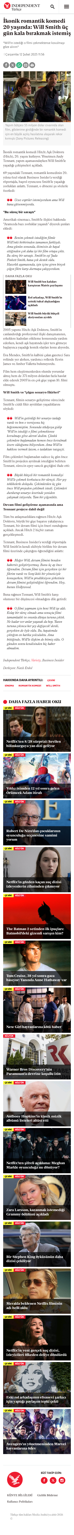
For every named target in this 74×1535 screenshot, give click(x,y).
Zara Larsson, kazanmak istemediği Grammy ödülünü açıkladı (35, 1212)
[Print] (32, 65)
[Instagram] (62, 1480)
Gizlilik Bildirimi (47, 1495)
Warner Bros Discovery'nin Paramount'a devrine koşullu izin (33, 1072)
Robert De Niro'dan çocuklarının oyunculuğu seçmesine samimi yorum (33, 836)
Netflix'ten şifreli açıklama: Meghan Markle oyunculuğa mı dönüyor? (35, 1166)
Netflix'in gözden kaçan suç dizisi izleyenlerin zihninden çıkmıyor (33, 885)
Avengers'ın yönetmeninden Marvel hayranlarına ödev (36, 1447)
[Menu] (66, 6)
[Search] (52, 6)
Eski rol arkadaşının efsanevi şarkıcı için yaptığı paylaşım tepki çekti (36, 1400)
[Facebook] (44, 1480)
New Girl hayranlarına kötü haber (33, 1027)
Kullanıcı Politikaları (20, 1501)
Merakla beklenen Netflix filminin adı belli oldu (34, 1306)
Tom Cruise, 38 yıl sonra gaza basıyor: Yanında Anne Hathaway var (36, 978)
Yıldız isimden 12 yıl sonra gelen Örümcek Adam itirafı (32, 791)
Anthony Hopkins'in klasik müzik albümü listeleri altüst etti (33, 1119)
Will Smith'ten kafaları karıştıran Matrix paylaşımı (45, 283)
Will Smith (53, 686)
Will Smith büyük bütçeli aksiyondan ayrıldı (43, 315)
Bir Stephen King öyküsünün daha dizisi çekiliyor (34, 1259)
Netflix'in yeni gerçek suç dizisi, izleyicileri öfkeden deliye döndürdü (36, 1353)
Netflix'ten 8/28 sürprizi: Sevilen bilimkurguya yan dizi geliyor (33, 744)
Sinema (9, 686)
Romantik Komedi (30, 686)
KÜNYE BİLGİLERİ (19, 1495)
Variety (36, 660)
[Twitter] (53, 1480)
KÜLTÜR (19, 708)
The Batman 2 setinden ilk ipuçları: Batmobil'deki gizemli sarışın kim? (35, 931)
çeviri (51, 680)
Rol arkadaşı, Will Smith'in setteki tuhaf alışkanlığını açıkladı (45, 301)
